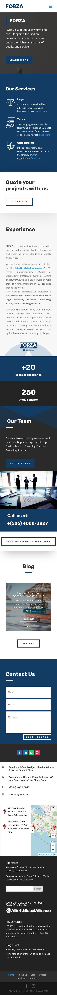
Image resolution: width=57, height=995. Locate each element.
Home (11, 974)
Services (21, 978)
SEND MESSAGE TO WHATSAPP (28, 541)
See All (28, 643)
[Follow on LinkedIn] (25, 752)
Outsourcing (25, 142)
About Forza (20, 463)
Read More (41, 111)
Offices (42, 974)
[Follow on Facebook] (19, 752)
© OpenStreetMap (51, 854)
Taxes (21, 119)
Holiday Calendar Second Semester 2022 (28, 594)
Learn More (19, 60)
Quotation (19, 201)
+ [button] (53, 845)
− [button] (53, 849)
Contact (33, 978)
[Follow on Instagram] (37, 752)
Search (37, 888)
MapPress (41, 854)
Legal (20, 99)
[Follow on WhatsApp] (31, 752)
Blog (33, 974)
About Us (22, 974)
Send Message (37, 737)
